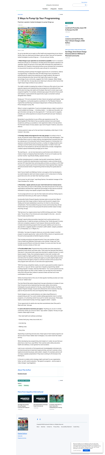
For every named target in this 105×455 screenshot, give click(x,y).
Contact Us (49, 426)
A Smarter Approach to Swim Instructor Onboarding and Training (55, 406)
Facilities (45, 9)
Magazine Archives (22, 438)
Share (61, 14)
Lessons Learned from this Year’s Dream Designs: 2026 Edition (75, 41)
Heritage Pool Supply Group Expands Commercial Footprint (23, 406)
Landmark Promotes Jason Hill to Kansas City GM (75, 29)
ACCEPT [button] (86, 450)
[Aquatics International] (52, 5)
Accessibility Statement (66, 426)
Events (20, 385)
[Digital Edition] (23, 429)
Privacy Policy (56, 426)
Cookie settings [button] (77, 450)
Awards (60, 9)
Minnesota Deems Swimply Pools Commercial (41, 405)
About (38, 426)
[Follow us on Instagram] (40, 419)
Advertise (43, 426)
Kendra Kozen (22, 374)
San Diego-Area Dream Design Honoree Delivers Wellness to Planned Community (76, 54)
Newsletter (84, 2)
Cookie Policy (76, 426)
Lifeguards (53, 9)
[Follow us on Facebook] (37, 419)
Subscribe (20, 436)
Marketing (26, 385)
